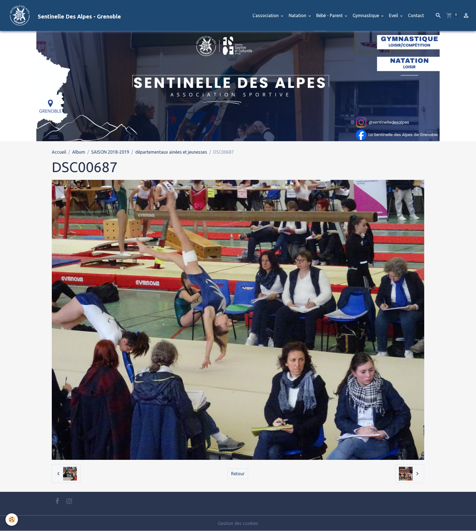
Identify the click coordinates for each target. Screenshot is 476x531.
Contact (416, 15)
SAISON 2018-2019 (110, 152)
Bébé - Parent (330, 15)
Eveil (394, 15)
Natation (298, 15)
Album (78, 152)
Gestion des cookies (238, 523)
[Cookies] (12, 519)
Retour (238, 473)
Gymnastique (366, 15)
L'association (266, 15)
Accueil (59, 152)
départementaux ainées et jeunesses (171, 152)
